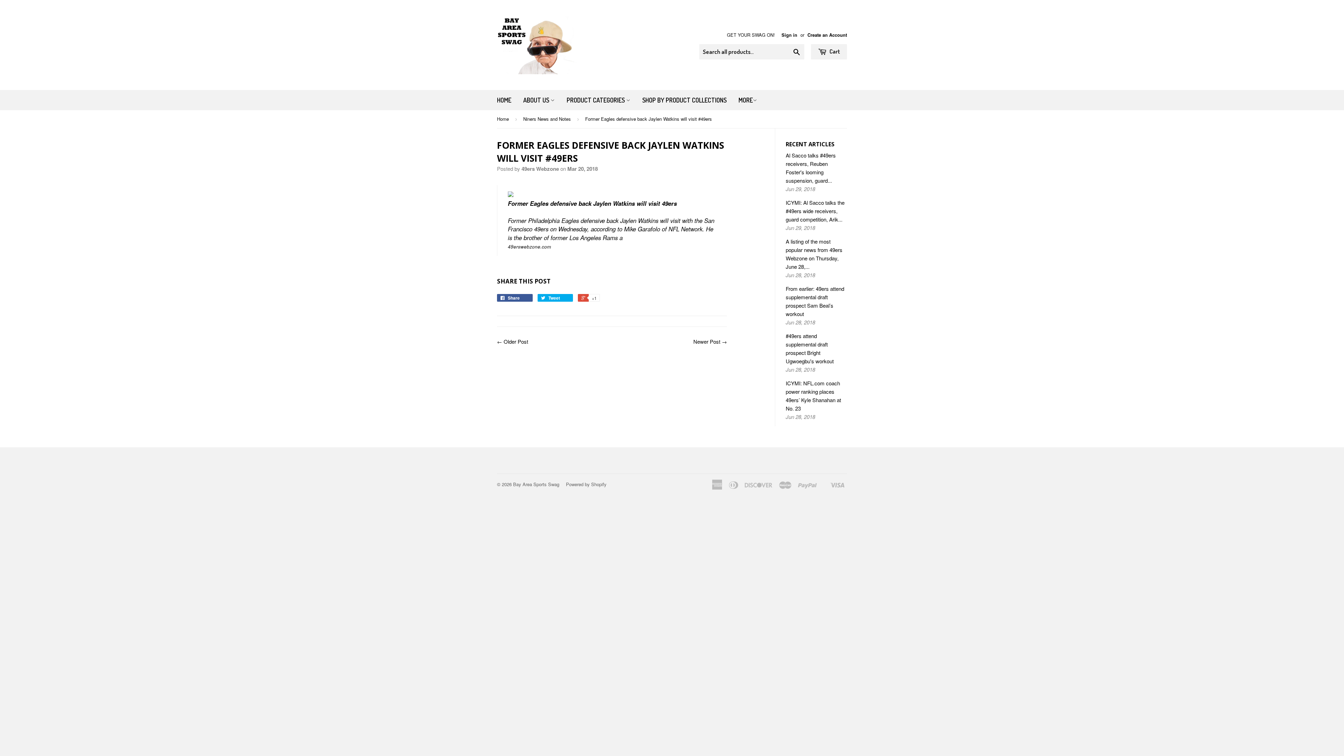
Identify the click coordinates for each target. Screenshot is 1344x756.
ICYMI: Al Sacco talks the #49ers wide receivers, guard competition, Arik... (815, 211)
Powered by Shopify (586, 484)
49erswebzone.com (529, 246)
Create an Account (827, 35)
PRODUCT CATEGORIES (596, 100)
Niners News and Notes (547, 118)
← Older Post (512, 341)
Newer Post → (710, 341)
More (745, 100)
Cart (834, 51)
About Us (537, 100)
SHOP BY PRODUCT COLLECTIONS (684, 100)
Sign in (789, 35)
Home (504, 100)
